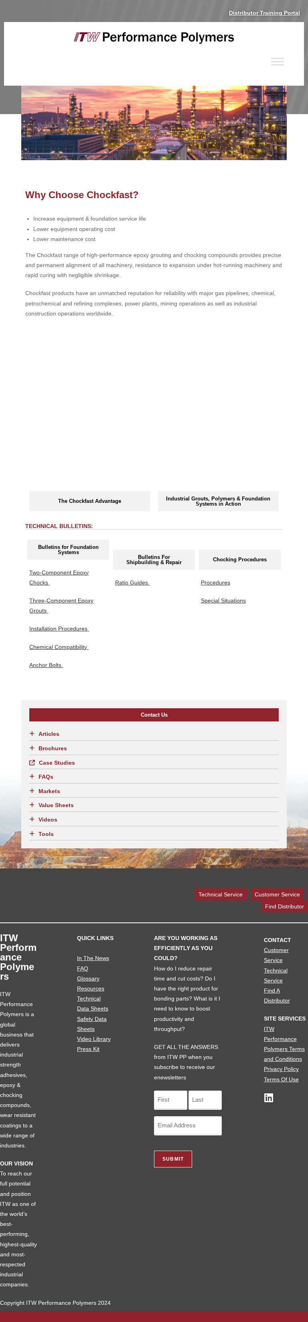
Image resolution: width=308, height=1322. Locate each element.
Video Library (94, 1039)
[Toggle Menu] (277, 61)
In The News (93, 958)
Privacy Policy (281, 1069)
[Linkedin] (269, 1098)
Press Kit (88, 1049)
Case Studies (57, 762)
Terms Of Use (281, 1079)
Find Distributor (284, 906)
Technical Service (221, 894)
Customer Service (277, 894)
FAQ (82, 968)
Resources (90, 988)
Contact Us (154, 715)
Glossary (88, 978)
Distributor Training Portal (264, 13)
